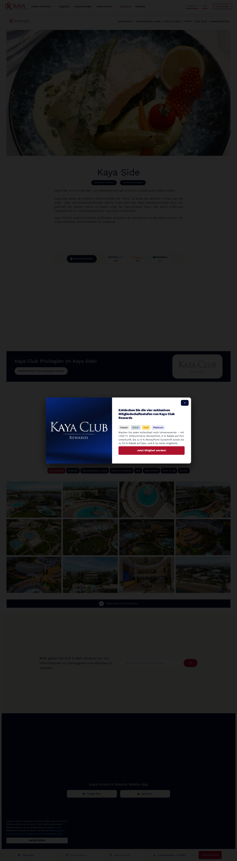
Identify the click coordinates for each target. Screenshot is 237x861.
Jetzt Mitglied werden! (151, 450)
